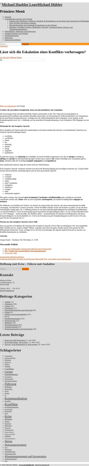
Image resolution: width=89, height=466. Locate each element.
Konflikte (11, 404)
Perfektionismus (9, 430)
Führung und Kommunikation (16, 314)
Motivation (8, 426)
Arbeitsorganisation (10, 358)
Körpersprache (10, 321)
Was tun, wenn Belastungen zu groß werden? (21, 344)
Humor (7, 391)
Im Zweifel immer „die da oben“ (16, 342)
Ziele (6, 461)
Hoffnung (8, 387)
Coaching (9, 369)
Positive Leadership (10, 434)
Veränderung (10, 452)
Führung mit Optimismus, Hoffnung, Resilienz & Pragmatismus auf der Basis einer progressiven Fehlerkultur (49, 21)
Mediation (8, 323)
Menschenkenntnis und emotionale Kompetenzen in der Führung (33, 25)
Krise (8, 416)
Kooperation (9, 409)
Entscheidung (8, 377)
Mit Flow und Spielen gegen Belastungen (49, 259)
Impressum (9, 38)
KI (6, 316)
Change (7, 306)
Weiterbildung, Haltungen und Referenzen (20, 31)
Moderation (8, 424)
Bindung (7, 364)
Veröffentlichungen (12, 36)
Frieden (7, 312)
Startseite (8, 17)
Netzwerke (8, 428)
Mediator (7, 421)
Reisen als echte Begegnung (15, 340)
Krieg (6, 413)
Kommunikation (16, 398)
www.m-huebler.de (26, 465)
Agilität (7, 302)
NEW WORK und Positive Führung (22, 23)
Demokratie (9, 308)
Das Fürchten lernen (14, 259)
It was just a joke (11, 253)
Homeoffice (8, 389)
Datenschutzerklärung (13, 40)
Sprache (17, 257)
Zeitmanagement (11, 459)
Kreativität (8, 411)
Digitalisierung (11, 374)
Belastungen (8, 362)
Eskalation (4, 257)
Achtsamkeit (9, 356)
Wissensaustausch (10, 454)
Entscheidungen (9, 379)
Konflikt (11, 257)
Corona (9, 371)
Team (6, 447)
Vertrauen (8, 449)
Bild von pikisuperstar (8, 106)
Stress (22, 257)
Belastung (8, 360)
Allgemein (4, 46)
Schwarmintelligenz (10, 438)
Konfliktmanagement (12, 319)
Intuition (7, 393)
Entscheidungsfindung (11, 381)
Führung (10, 384)
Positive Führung (9, 432)
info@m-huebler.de (7, 291)
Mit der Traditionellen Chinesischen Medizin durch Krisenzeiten (28, 249)
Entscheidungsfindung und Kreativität (18, 310)
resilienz (8, 436)
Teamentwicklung (11, 327)
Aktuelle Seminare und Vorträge (16, 34)
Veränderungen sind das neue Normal (18, 19)
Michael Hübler (49, 4)
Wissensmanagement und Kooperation (19, 329)
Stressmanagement (11, 325)
